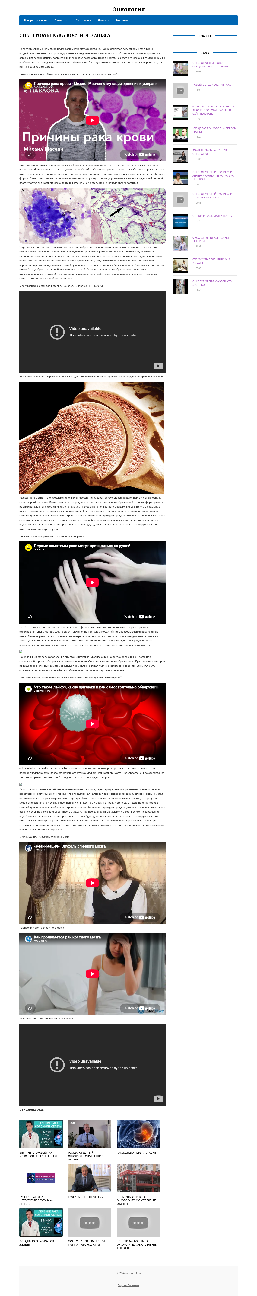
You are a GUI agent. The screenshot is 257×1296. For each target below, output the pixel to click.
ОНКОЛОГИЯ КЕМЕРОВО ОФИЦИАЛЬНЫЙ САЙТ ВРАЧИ (210, 64)
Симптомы (62, 20)
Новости (122, 20)
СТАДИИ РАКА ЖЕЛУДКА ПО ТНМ (212, 215)
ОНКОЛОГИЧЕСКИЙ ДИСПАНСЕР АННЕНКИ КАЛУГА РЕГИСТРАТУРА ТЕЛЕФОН (213, 175)
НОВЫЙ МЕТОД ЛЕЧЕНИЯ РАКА (211, 84)
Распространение (35, 20)
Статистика (83, 20)
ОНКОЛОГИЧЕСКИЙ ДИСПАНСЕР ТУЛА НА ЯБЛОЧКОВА (212, 195)
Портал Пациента (128, 1285)
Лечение (103, 20)
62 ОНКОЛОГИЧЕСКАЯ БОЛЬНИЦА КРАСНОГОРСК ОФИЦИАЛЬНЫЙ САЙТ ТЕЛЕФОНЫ (213, 110)
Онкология (128, 9)
